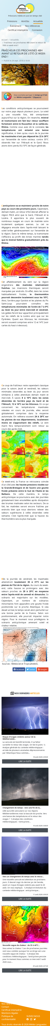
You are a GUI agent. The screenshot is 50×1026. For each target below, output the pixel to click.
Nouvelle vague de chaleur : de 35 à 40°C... (21, 945)
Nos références (32, 25)
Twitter (32, 669)
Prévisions (12, 21)
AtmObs (25, 21)
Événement (15, 25)
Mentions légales (10, 1013)
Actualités (38, 21)
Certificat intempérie (18, 30)
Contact (5, 1006)
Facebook (20, 669)
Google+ (43, 669)
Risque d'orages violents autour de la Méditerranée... (19, 738)
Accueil (5, 39)
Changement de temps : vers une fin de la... (22, 807)
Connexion (37, 30)
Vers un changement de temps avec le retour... (23, 876)
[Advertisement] (25, 175)
